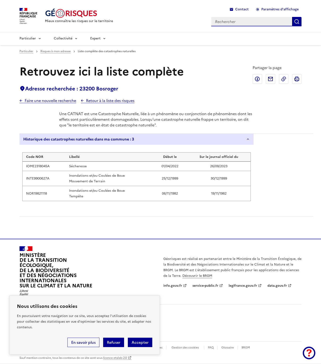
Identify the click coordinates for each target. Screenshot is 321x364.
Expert (95, 38)
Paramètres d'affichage (280, 9)
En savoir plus (83, 342)
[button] (309, 353)
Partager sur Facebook (257, 79)
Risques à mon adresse (55, 51)
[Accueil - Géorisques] (79, 13)
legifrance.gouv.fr (243, 285)
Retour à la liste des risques (110, 100)
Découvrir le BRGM (197, 275)
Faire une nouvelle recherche (50, 100)
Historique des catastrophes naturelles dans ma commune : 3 (78, 139)
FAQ (211, 347)
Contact (242, 9)
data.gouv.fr (277, 285)
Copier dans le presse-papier (283, 79)
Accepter (140, 342)
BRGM (246, 347)
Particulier (28, 38)
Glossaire (227, 347)
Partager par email (270, 79)
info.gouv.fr (172, 285)
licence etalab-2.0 (115, 358)
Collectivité (63, 38)
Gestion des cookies (185, 347)
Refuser (113, 342)
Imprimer (296, 79)
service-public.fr (205, 285)
